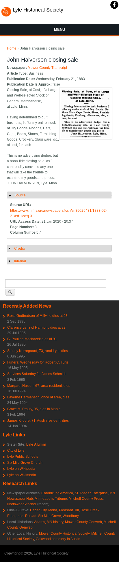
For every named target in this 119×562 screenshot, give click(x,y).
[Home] (6, 16)
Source (20, 195)
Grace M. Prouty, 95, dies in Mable (34, 409)
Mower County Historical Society (64, 533)
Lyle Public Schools (22, 457)
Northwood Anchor (21, 504)
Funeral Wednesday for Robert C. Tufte (37, 362)
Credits (19, 249)
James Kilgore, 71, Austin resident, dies (38, 421)
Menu (59, 29)
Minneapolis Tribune (51, 499)
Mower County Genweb (83, 522)
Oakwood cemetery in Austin (58, 539)
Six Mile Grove (49, 516)
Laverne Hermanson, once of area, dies (38, 397)
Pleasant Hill (69, 510)
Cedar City (38, 510)
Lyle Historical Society (38, 9)
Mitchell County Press (86, 499)
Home (11, 48)
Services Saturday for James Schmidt (36, 374)
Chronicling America (57, 493)
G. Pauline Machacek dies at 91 (32, 339)
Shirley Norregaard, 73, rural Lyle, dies (37, 351)
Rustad (30, 516)
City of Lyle (16, 451)
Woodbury (71, 516)
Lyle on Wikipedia (21, 469)
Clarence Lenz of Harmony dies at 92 (36, 328)
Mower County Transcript (47, 68)
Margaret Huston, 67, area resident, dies (38, 386)
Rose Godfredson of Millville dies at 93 (37, 316)
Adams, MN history (48, 522)
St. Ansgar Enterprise (91, 493)
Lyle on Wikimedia (21, 475)
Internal (20, 261)
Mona (52, 510)
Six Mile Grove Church (24, 463)
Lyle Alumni (36, 444)
